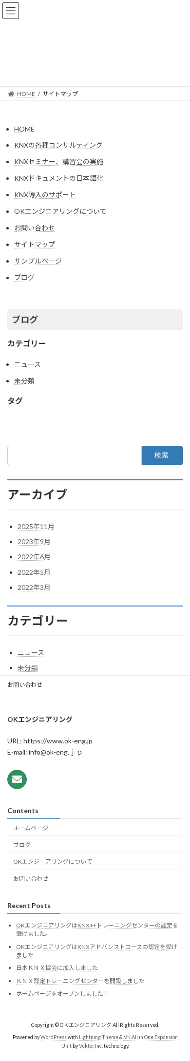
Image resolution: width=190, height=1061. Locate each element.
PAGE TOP (176, 1019)
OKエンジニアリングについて (60, 211)
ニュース (27, 364)
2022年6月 (34, 556)
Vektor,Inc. (91, 1046)
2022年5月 (34, 572)
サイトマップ (34, 244)
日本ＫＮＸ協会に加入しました (57, 968)
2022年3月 (34, 587)
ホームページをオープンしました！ (62, 994)
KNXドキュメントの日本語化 (58, 178)
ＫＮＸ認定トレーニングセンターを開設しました (80, 981)
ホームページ (30, 828)
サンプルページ (38, 261)
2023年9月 (34, 541)
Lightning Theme (98, 1038)
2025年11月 (36, 526)
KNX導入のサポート (45, 194)
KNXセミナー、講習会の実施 (58, 161)
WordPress (53, 1038)
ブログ (24, 277)
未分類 (24, 381)
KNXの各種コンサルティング (58, 145)
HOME (24, 129)
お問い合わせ (34, 228)
